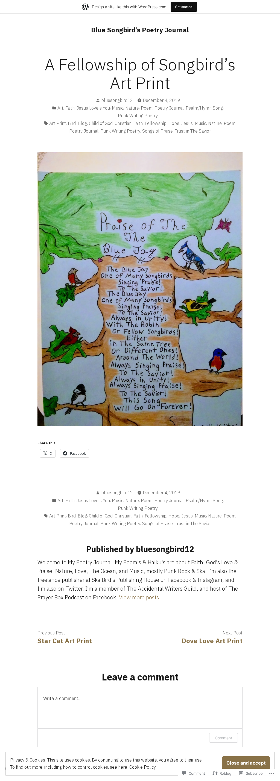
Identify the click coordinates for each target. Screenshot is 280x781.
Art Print (57, 123)
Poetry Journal (169, 108)
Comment (223, 738)
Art (60, 108)
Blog (82, 123)
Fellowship (156, 123)
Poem (147, 108)
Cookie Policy (142, 767)
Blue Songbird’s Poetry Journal (140, 29)
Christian (123, 123)
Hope (173, 123)
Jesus (187, 123)
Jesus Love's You (93, 108)
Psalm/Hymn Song (204, 108)
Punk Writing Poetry (138, 116)
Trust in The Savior (193, 131)
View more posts (139, 597)
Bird (72, 123)
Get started (183, 7)
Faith (70, 108)
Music (117, 108)
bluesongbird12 (117, 100)
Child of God (101, 123)
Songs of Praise (157, 131)
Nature (132, 108)
